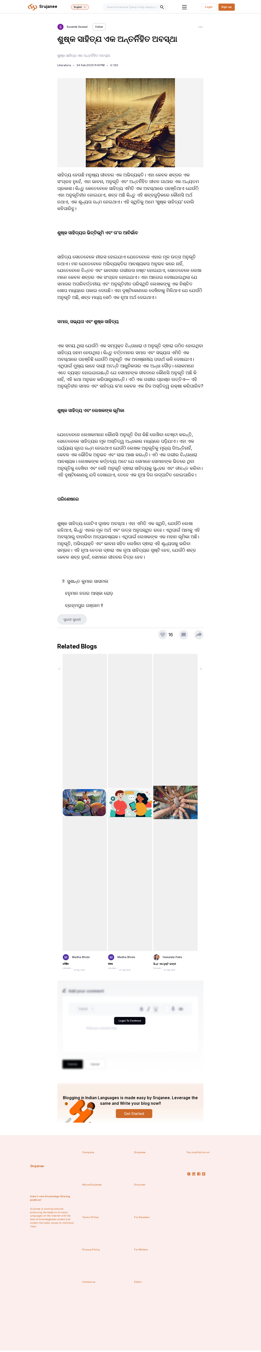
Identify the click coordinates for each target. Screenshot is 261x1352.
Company (88, 1152)
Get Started (134, 1113)
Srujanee (37, 1166)
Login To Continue (130, 1020)
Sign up (226, 6)
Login (209, 6)
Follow (99, 26)
